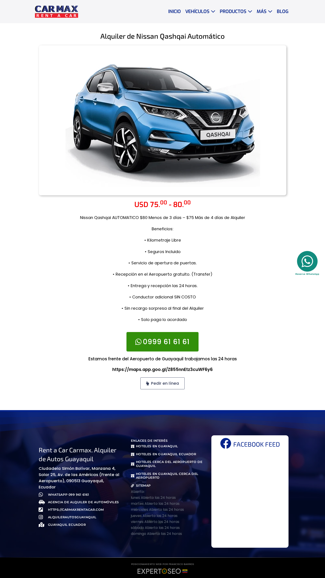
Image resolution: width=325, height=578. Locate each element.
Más (262, 11)
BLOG (283, 11)
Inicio (174, 11)
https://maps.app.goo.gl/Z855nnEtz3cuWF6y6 (162, 370)
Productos (234, 11)
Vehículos (198, 11)
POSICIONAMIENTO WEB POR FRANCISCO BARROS (162, 564)
